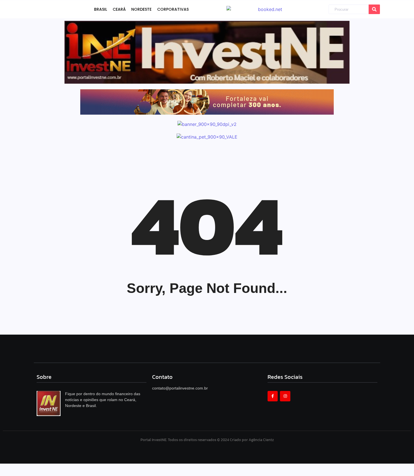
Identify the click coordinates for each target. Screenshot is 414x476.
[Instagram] (285, 396)
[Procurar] (374, 9)
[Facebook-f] (273, 396)
